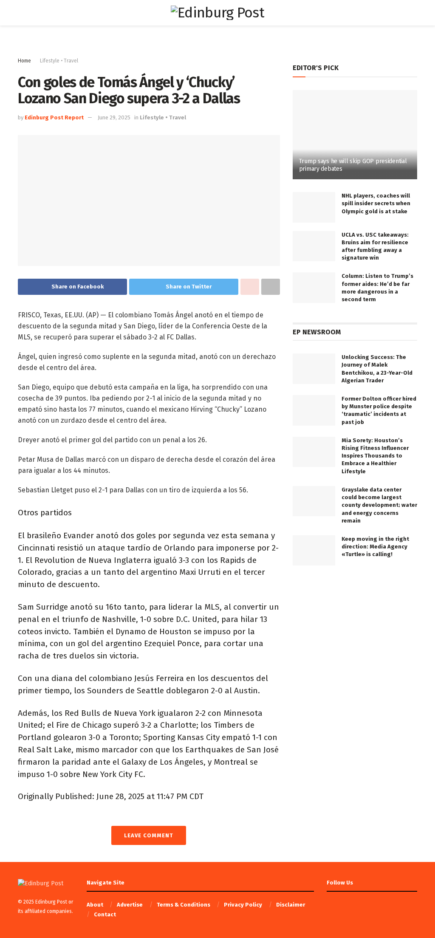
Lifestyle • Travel (59, 61)
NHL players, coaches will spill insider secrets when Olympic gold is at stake (376, 203)
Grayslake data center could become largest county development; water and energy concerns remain (379, 505)
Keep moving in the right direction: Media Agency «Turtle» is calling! (375, 546)
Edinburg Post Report (54, 117)
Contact (105, 914)
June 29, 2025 (114, 117)
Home (24, 61)
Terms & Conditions (183, 904)
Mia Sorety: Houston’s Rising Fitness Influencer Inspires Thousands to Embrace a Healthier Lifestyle (375, 456)
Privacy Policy (243, 904)
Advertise (130, 904)
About (95, 904)
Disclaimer (290, 904)
